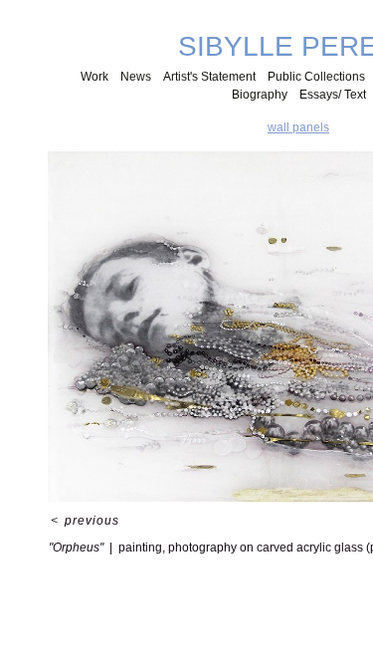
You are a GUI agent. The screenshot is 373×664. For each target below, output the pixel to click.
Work (94, 77)
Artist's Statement (209, 77)
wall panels (298, 127)
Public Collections (316, 77)
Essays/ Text (332, 95)
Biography (259, 95)
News (135, 77)
